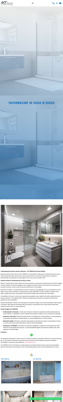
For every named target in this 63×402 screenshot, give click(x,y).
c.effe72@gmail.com (30, 342)
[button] (33, 3)
